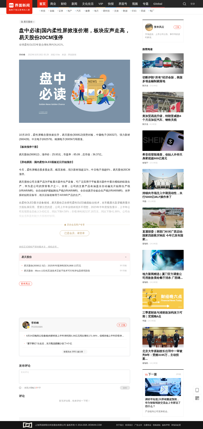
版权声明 (166, 425)
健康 (87, 11)
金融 (52, 11)
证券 (61, 11)
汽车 (78, 11)
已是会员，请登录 (74, 233)
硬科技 (106, 11)
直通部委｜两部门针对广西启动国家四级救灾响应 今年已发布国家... (162, 235)
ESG (134, 11)
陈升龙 (145, 86)
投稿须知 (156, 425)
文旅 (116, 11)
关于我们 (120, 425)
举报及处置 (176, 425)
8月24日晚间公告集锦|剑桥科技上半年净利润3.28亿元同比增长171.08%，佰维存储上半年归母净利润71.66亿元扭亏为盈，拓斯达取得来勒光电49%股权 (75, 336)
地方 (96, 11)
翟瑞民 (145, 244)
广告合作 (138, 425)
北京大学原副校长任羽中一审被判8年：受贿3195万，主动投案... (162, 355)
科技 (43, 11)
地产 (70, 11)
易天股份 (28, 21)
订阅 (123, 325)
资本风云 (25, 283)
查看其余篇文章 (73, 352)
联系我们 (129, 425)
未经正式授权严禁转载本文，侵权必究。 (39, 247)
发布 (125, 388)
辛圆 (144, 201)
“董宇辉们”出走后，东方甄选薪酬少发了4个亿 (49, 343)
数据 (125, 11)
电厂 (152, 11)
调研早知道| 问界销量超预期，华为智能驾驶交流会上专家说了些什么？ (163, 403)
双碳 (143, 11)
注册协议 (147, 425)
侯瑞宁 (145, 163)
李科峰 (22, 54)
